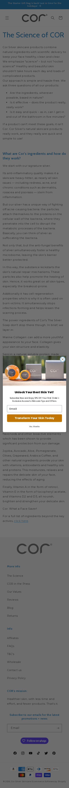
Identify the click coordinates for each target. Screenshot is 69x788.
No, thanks (34, 426)
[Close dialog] (62, 359)
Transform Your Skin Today (34, 418)
